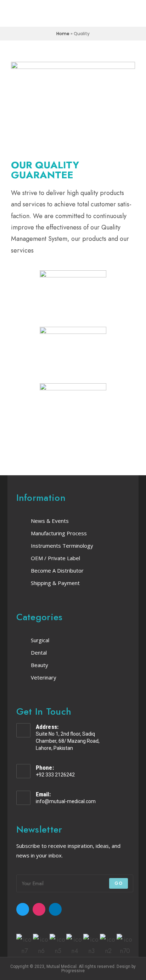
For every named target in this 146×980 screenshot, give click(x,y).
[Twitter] (22, 909)
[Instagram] (39, 909)
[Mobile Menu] (134, 13)
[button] (9, 945)
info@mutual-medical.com (66, 801)
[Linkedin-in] (55, 909)
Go (118, 883)
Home (62, 34)
